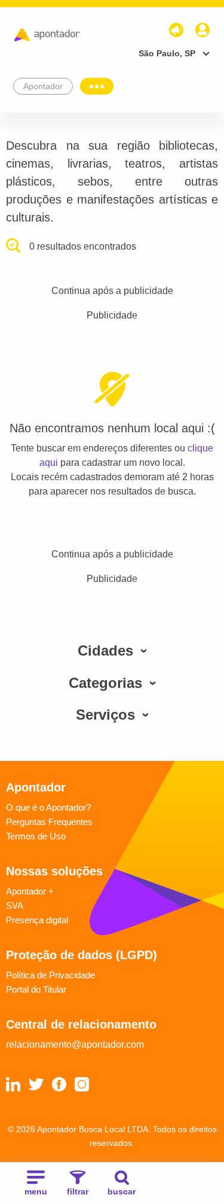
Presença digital (37, 920)
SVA (14, 905)
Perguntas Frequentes (49, 822)
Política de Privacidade (50, 975)
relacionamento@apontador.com (75, 1044)
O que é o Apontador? (48, 807)
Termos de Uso (36, 836)
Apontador (43, 86)
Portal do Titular (36, 989)
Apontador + (30, 891)
